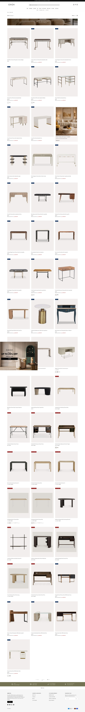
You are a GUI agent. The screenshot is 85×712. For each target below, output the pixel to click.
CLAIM (9, 358)
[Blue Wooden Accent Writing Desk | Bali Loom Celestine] (66, 314)
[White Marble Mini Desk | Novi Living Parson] (42, 236)
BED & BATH (48, 8)
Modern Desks (11, 12)
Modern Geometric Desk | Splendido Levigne (13, 176)
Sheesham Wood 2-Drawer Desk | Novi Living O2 (62, 214)
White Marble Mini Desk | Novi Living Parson (37, 252)
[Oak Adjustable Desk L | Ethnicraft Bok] (18, 503)
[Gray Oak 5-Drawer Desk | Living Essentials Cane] (18, 198)
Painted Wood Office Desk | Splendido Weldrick (38, 97)
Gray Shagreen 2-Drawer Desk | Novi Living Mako (14, 290)
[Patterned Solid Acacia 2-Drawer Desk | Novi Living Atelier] (66, 274)
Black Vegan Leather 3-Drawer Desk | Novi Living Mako (39, 214)
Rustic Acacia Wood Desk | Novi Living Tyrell (61, 252)
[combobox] (44, 5)
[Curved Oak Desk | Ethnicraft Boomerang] (18, 578)
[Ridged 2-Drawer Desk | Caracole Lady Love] (66, 352)
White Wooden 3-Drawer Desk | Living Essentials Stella (63, 176)
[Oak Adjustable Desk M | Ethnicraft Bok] (42, 503)
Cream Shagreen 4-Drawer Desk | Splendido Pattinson (63, 59)
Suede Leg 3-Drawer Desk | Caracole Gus (37, 407)
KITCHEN (53, 8)
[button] (77, 5)
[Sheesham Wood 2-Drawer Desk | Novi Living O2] (66, 198)
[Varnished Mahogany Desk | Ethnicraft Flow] (66, 542)
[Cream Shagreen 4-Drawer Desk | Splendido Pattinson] (66, 43)
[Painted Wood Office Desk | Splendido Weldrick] (42, 81)
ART (37, 8)
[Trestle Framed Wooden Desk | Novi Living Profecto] (42, 274)
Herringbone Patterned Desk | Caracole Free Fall (38, 368)
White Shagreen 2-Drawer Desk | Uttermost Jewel (38, 176)
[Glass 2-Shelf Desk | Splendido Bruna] (66, 81)
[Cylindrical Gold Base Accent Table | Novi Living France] (42, 314)
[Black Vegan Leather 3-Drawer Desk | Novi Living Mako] (42, 198)
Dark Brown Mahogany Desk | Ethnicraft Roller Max (38, 558)
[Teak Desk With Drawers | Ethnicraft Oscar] (42, 427)
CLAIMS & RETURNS (52, 696)
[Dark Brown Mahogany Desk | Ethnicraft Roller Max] (42, 542)
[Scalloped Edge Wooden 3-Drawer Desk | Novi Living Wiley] (18, 236)
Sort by (8, 15)
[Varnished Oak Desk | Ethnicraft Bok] (42, 466)
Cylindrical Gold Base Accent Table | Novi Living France (39, 330)
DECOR (40, 8)
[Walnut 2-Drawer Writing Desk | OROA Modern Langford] (18, 616)
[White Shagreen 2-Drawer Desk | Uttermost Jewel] (42, 159)
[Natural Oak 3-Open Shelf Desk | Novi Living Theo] (18, 314)
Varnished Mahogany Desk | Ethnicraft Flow (61, 558)
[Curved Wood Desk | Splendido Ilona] (42, 121)
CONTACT (47, 10)
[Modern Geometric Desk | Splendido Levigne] (18, 159)
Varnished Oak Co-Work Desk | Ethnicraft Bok (61, 407)
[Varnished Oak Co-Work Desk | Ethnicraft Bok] (66, 391)
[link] (37, 679)
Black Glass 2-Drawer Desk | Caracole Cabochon (14, 407)
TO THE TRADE (34, 700)
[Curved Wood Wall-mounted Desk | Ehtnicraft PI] (18, 542)
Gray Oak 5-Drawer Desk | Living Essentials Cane (14, 214)
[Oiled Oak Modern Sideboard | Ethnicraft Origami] (66, 427)
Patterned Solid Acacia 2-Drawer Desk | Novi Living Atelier (63, 290)
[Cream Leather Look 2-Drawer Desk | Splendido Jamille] (42, 43)
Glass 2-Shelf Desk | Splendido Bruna (60, 97)
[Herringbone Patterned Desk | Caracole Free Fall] (42, 352)
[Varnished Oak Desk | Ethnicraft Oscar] (18, 427)
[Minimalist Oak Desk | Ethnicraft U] (66, 466)
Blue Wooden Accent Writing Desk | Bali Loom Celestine (63, 330)
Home (8, 12)
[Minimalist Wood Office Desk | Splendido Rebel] (18, 81)
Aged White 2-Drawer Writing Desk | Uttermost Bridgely (15, 59)
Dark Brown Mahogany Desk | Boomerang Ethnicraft (62, 519)
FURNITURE (30, 8)
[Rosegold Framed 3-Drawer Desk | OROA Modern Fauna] (66, 578)
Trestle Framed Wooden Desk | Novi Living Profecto (38, 290)
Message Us (57, 140)
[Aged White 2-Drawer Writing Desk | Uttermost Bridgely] (18, 43)
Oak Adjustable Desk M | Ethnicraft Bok (37, 519)
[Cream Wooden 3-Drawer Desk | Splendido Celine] (18, 121)
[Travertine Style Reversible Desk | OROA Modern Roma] (42, 616)
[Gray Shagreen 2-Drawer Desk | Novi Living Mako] (18, 274)
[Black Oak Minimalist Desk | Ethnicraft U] (18, 466)
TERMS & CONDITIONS (52, 698)
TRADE (37, 10)
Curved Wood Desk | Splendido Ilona (36, 138)
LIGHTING (34, 8)
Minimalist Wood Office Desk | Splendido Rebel (14, 97)
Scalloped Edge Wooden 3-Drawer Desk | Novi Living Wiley (15, 252)
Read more (9, 701)
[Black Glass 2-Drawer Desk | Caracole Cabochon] (18, 391)
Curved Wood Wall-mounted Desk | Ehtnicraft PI (14, 558)
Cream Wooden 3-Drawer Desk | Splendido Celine (14, 138)
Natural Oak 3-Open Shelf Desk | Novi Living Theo (14, 330)
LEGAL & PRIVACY (51, 700)
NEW (27, 8)
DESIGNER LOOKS (41, 10)
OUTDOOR (56, 8)
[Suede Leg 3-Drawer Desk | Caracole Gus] (42, 391)
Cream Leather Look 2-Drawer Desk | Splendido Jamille (39, 59)
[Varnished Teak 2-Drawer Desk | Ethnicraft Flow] (42, 578)
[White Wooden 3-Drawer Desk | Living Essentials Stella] (66, 159)
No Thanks (9, 361)
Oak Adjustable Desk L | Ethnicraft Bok (13, 519)
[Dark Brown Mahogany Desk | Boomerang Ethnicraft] (66, 503)
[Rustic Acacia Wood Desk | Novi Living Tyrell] (66, 236)
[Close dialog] (36, 343)
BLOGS (33, 698)
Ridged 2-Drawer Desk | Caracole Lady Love (61, 368)
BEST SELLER (44, 8)
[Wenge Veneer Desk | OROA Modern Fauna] (66, 616)
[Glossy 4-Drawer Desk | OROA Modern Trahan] (18, 654)
